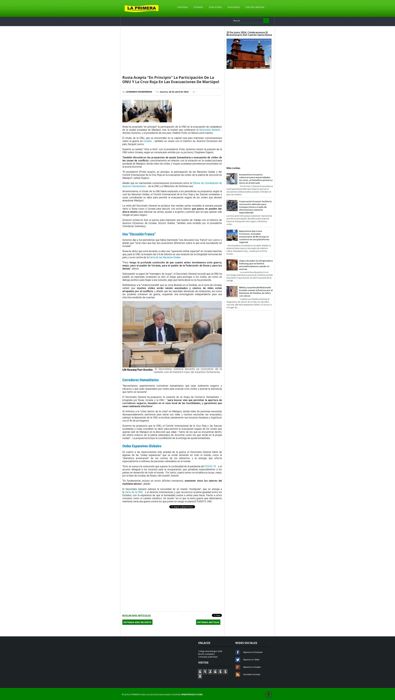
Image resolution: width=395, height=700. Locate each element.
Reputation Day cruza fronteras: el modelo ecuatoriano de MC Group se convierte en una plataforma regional (254, 237)
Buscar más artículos (136, 615)
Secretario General (209, 129)
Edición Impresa (254, 7)
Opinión (198, 7)
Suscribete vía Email (237, 674)
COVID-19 (210, 466)
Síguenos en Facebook (237, 652)
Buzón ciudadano (206, 654)
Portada (182, 7)
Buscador (234, 7)
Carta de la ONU (134, 492)
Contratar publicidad (207, 656)
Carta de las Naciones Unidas (165, 257)
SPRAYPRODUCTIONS (192, 694)
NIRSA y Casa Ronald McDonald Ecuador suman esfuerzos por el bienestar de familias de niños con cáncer (256, 291)
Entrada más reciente (137, 622)
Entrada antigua (208, 622)
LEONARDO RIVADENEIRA (139, 91)
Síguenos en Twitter (237, 659)
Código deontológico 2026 (210, 651)
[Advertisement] (172, 50)
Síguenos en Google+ (237, 667)
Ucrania (148, 141)
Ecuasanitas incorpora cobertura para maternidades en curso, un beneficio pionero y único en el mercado (255, 178)
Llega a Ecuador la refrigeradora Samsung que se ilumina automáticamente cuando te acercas (256, 264)
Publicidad (215, 7)
